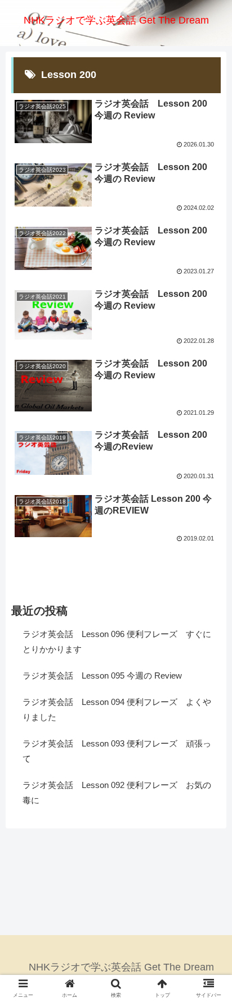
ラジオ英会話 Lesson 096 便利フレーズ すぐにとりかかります (117, 641)
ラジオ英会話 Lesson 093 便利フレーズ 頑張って (117, 751)
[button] (208, 923)
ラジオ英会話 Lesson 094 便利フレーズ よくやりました (117, 709)
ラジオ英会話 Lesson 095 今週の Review (102, 675)
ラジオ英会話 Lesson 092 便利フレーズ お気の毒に (117, 792)
